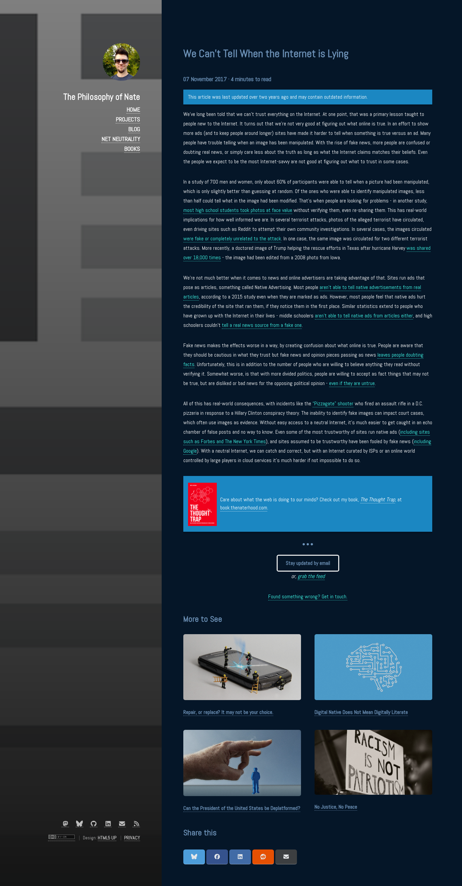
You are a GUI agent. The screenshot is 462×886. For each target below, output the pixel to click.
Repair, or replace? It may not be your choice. (228, 712)
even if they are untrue (352, 383)
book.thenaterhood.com (243, 507)
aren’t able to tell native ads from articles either (364, 315)
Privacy (132, 838)
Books (132, 148)
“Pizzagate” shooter (333, 403)
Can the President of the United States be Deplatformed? (241, 808)
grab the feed (311, 576)
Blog (134, 129)
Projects (128, 119)
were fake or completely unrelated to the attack (232, 238)
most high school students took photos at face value (237, 210)
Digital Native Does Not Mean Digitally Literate (361, 712)
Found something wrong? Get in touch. (307, 596)
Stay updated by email (308, 563)
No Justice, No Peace (336, 806)
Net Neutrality (120, 139)
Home (133, 109)
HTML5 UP (107, 838)
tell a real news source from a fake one (262, 325)
